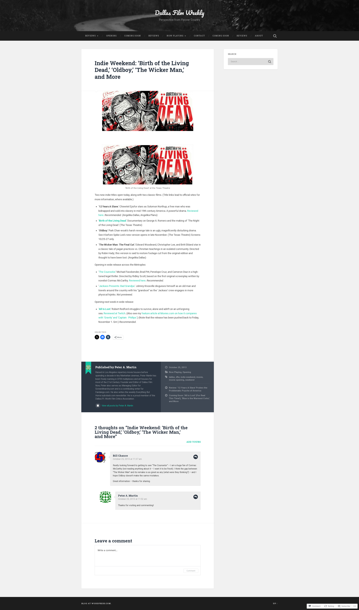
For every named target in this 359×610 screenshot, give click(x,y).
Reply (195, 457)
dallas (172, 377)
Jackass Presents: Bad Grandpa (116, 286)
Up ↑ (275, 603)
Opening (111, 35)
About (259, 35)
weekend (189, 380)
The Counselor (107, 271)
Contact (199, 35)
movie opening (176, 380)
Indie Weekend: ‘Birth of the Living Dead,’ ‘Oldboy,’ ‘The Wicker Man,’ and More (142, 69)
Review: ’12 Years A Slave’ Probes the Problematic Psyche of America (188, 389)
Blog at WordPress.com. (96, 603)
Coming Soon (132, 35)
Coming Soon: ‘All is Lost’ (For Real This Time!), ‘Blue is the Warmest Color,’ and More (189, 398)
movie (199, 377)
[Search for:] (250, 61)
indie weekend (188, 377)
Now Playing (175, 35)
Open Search (275, 36)
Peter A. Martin (128, 495)
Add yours (193, 441)
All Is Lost (104, 309)
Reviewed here (137, 280)
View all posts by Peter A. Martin (117, 405)
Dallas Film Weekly (179, 13)
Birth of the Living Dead (112, 220)
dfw (178, 377)
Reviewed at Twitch (114, 313)
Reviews (90, 35)
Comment (191, 570)
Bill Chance (120, 455)
